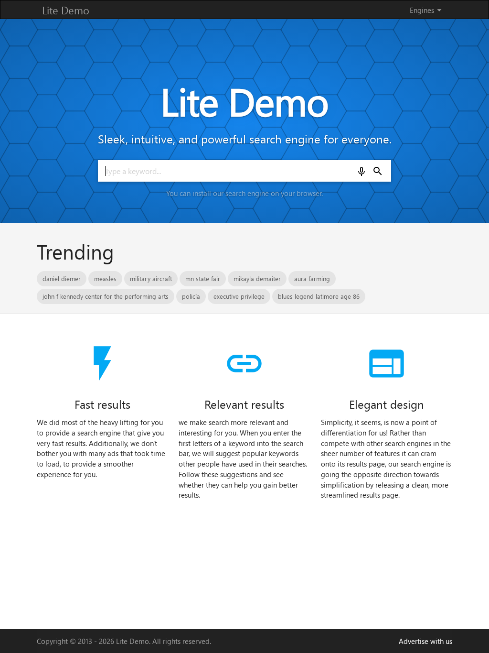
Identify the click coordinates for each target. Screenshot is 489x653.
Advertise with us (425, 641)
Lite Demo (65, 10)
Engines (427, 10)
